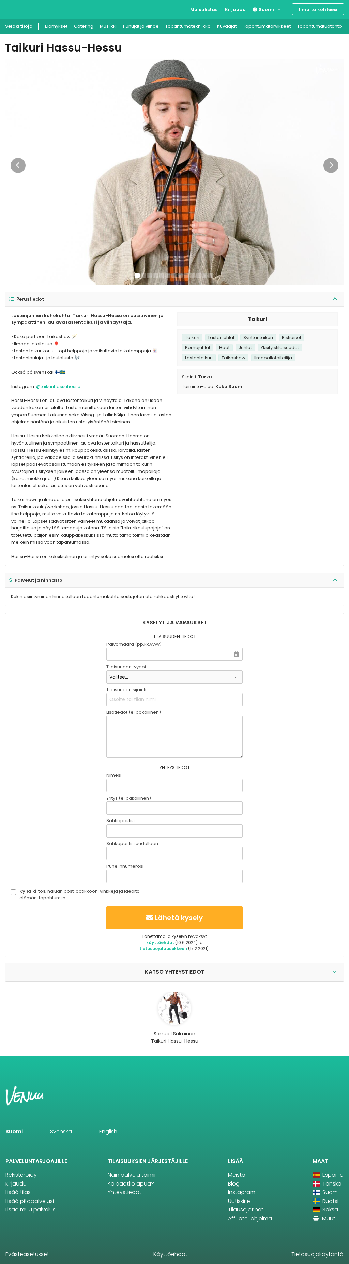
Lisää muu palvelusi (31, 1210)
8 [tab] (180, 275)
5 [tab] (161, 275)
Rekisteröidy (21, 1175)
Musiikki (108, 26)
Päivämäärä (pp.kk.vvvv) (134, 644)
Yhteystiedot (124, 1192)
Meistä (236, 1175)
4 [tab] (155, 275)
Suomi (266, 9)
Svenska (61, 1131)
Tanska (331, 1184)
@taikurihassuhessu (58, 386)
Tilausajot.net (245, 1210)
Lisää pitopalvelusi (29, 1201)
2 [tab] (143, 275)
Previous (18, 165)
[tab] (174, 299)
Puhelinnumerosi (124, 866)
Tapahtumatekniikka (188, 26)
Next (330, 165)
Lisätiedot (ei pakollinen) (133, 712)
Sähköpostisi (120, 820)
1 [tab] (137, 275)
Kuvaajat (227, 26)
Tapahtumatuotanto (319, 26)
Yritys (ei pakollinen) (128, 798)
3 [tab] (149, 275)
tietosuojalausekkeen (163, 948)
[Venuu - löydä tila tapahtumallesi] (18, 8)
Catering (83, 26)
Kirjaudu (235, 9)
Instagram (241, 1192)
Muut (328, 1218)
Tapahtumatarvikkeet (267, 26)
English (108, 1131)
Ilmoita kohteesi (318, 9)
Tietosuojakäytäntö (317, 1254)
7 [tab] (174, 275)
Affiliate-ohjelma (250, 1218)
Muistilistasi (204, 9)
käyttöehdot (160, 942)
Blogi (234, 1184)
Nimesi (113, 775)
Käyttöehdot (170, 1254)
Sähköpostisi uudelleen (132, 843)
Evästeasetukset (27, 1254)
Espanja (332, 1175)
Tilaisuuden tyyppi (126, 667)
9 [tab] (186, 275)
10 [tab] (192, 275)
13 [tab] (210, 275)
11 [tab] (198, 275)
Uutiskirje (239, 1201)
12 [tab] (204, 275)
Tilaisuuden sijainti (126, 689)
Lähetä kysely (179, 917)
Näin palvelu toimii (131, 1175)
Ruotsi (329, 1201)
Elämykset (56, 26)
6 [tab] (167, 275)
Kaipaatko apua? (131, 1184)
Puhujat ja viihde (141, 26)
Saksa (329, 1210)
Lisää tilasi (18, 1192)
